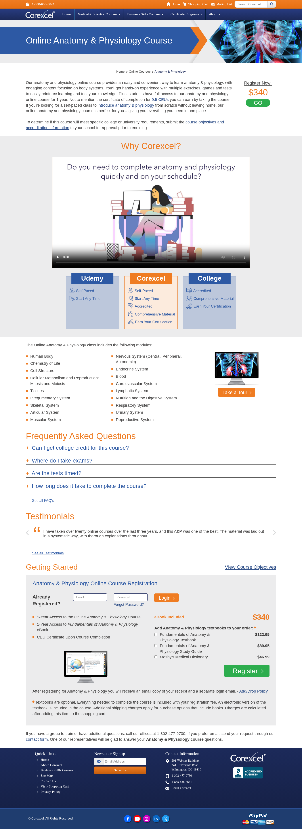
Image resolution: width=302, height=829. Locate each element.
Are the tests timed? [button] (55, 473)
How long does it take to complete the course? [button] (88, 486)
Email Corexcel (181, 788)
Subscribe (120, 770)
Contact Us (48, 781)
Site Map (47, 775)
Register (245, 670)
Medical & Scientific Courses (97, 14)
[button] (28, 531)
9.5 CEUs (160, 99)
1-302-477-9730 (182, 775)
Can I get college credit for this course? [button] (79, 448)
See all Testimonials (48, 553)
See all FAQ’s (43, 500)
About (213, 14)
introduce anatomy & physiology (126, 105)
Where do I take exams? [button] (61, 460)
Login (164, 598)
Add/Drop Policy (253, 691)
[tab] (151, 448)
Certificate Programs (184, 14)
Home (66, 14)
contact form (37, 739)
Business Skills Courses (144, 14)
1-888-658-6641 (182, 782)
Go (258, 103)
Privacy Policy (51, 791)
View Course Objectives (250, 567)
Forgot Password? (129, 604)
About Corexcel (51, 765)
